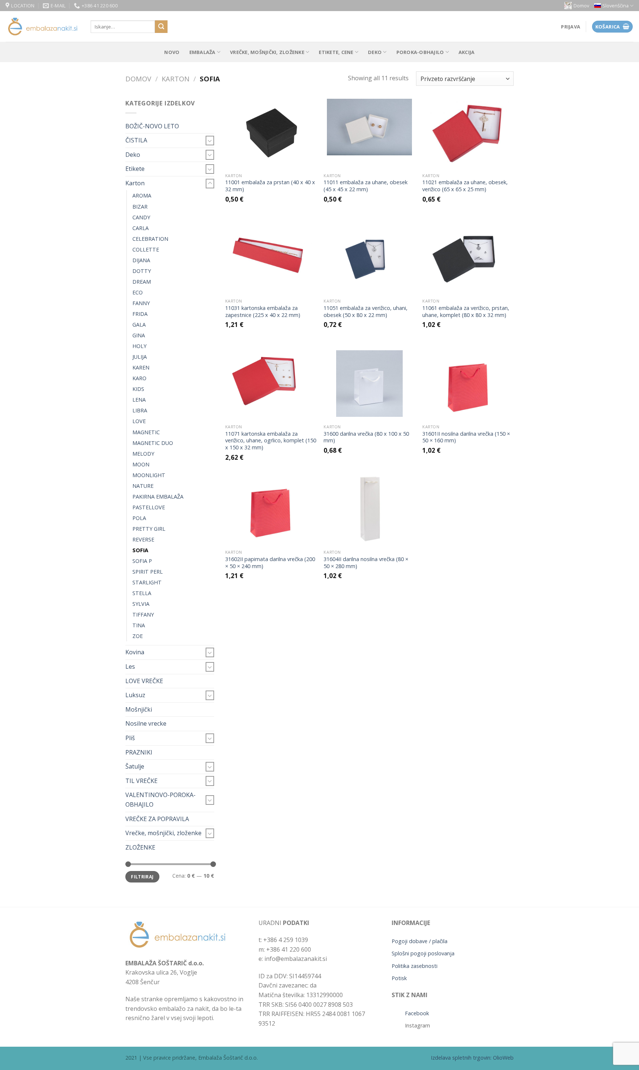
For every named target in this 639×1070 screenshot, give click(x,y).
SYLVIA (140, 603)
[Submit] (161, 26)
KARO (139, 378)
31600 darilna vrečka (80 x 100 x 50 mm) (366, 437)
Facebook (417, 1013)
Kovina (134, 652)
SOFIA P (142, 560)
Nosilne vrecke (145, 723)
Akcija (467, 52)
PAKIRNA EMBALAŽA (157, 496)
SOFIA (140, 550)
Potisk (399, 978)
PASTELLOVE (148, 507)
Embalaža (202, 52)
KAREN (140, 367)
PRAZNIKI (138, 752)
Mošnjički (138, 709)
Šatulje (134, 766)
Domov (581, 5)
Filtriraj (142, 877)
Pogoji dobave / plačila (419, 941)
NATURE (142, 485)
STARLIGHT (147, 582)
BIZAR (140, 206)
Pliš (130, 738)
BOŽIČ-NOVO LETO (152, 126)
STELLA (141, 593)
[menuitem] (613, 5)
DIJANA (141, 260)
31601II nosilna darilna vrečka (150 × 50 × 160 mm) (466, 437)
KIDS (138, 388)
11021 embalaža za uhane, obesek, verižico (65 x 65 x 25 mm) (465, 186)
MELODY (143, 453)
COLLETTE (145, 249)
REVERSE (143, 539)
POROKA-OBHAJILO (420, 52)
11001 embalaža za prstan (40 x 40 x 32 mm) (270, 186)
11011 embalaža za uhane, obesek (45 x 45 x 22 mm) (366, 186)
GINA (138, 335)
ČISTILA (136, 140)
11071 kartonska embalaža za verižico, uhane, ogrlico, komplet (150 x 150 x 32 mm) (270, 441)
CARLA (140, 228)
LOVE (139, 421)
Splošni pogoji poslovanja (423, 953)
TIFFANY (143, 614)
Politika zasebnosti (414, 965)
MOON (140, 464)
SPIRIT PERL (147, 571)
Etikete (135, 169)
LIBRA (139, 410)
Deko (375, 52)
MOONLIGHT (148, 475)
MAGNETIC (146, 432)
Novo (171, 52)
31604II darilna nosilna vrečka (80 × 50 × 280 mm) (366, 563)
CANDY (141, 217)
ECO (137, 292)
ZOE (137, 635)
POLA (139, 518)
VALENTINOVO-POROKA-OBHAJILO (160, 800)
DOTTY (141, 270)
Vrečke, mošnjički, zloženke (267, 52)
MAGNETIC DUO (152, 442)
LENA (139, 399)
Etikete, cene (336, 52)
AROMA (141, 195)
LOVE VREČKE (144, 681)
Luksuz (135, 695)
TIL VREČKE (141, 781)
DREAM (141, 281)
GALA (139, 324)
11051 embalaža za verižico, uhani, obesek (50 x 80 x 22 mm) (366, 311)
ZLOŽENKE (140, 847)
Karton (175, 78)
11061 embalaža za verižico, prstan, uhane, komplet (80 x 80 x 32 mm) (465, 311)
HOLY (139, 346)
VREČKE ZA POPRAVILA (157, 819)
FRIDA (140, 313)
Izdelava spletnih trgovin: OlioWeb (472, 1057)
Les (130, 666)
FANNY (141, 303)
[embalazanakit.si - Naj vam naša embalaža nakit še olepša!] (43, 27)
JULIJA (139, 356)
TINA (138, 625)
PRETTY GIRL (148, 528)
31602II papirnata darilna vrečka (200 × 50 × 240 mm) (270, 563)
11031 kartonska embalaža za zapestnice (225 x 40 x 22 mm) (262, 311)
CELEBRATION (150, 238)
